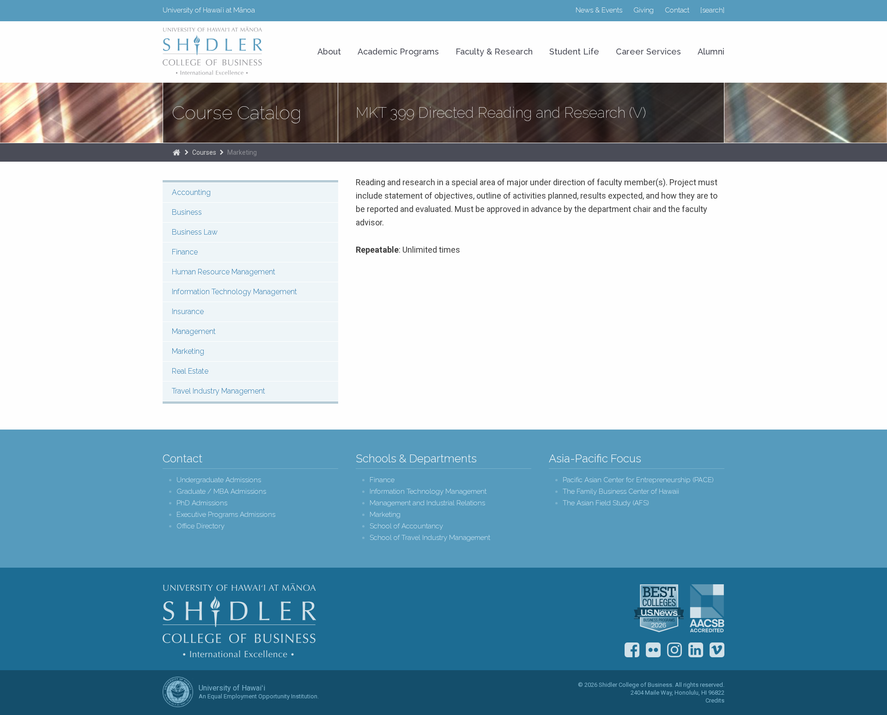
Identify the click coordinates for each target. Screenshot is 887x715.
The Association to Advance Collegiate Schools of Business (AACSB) (707, 608)
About (329, 51)
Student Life (574, 51)
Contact (677, 10)
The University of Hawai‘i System (178, 692)
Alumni (711, 51)
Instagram (674, 649)
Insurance (188, 311)
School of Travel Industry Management (430, 538)
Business (187, 212)
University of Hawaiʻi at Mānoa (209, 10)
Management (194, 331)
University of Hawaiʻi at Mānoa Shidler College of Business (213, 51)
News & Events (599, 10)
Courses (204, 152)
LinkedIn (695, 649)
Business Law (195, 232)
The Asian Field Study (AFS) (606, 503)
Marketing (242, 152)
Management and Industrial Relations (427, 503)
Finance (185, 252)
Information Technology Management (234, 291)
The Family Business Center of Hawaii (621, 492)
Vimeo (717, 649)
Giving (643, 10)
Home (176, 152)
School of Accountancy (406, 526)
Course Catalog (236, 113)
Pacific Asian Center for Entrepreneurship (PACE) (638, 480)
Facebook (632, 649)
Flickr (653, 649)
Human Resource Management (223, 271)
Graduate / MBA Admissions (221, 492)
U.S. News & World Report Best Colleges (659, 608)
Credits (714, 700)
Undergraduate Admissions (218, 480)
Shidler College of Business (239, 620)
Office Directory (200, 526)
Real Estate (190, 371)
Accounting (191, 192)
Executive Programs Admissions (225, 515)
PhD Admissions (201, 503)
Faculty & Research (494, 51)
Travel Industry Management (218, 391)
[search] (712, 10)
